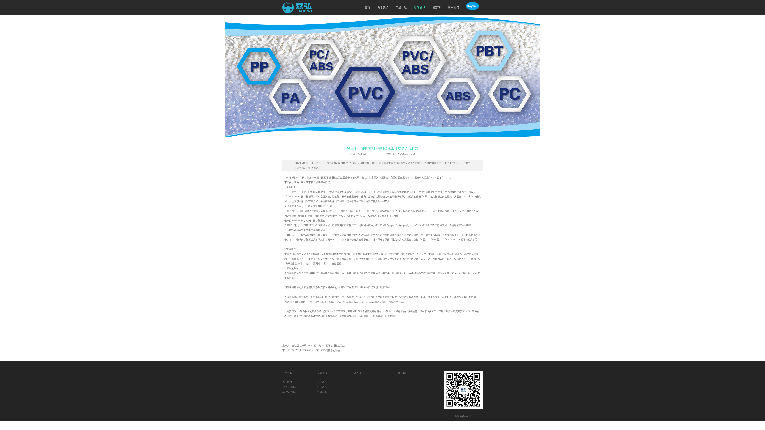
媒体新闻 (322, 392)
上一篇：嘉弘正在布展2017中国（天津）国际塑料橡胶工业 (313, 345)
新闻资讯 (419, 7)
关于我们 (382, 7)
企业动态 (322, 382)
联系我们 (453, 7)
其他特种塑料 (289, 392)
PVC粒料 (287, 382)
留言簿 (436, 7)
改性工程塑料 (289, 387)
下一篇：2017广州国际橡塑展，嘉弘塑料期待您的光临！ (312, 350)
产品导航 (401, 7)
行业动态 (322, 387)
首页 (367, 7)
